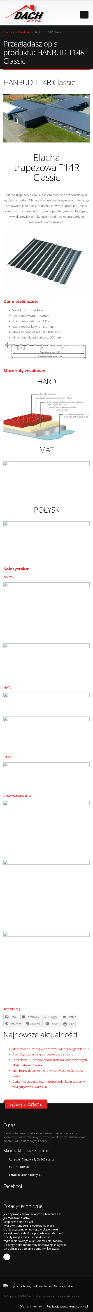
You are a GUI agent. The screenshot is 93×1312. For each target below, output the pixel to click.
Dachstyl (9, 32)
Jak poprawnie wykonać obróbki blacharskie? (32, 1214)
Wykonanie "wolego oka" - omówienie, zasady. (33, 1241)
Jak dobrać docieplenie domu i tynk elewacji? (31, 1248)
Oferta (24, 1306)
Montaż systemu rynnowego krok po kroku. (30, 1229)
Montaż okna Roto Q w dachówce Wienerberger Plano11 (50, 1049)
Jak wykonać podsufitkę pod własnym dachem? (33, 1233)
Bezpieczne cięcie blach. (18, 1221)
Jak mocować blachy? (16, 1218)
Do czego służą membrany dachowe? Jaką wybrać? (35, 1245)
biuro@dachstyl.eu (30, 1175)
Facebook (6, 1257)
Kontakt (37, 1306)
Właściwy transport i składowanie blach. (29, 1225)
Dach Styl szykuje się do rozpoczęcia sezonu (42, 1054)
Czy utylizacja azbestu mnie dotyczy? (26, 1237)
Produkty (24, 32)
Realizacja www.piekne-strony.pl (67, 1306)
